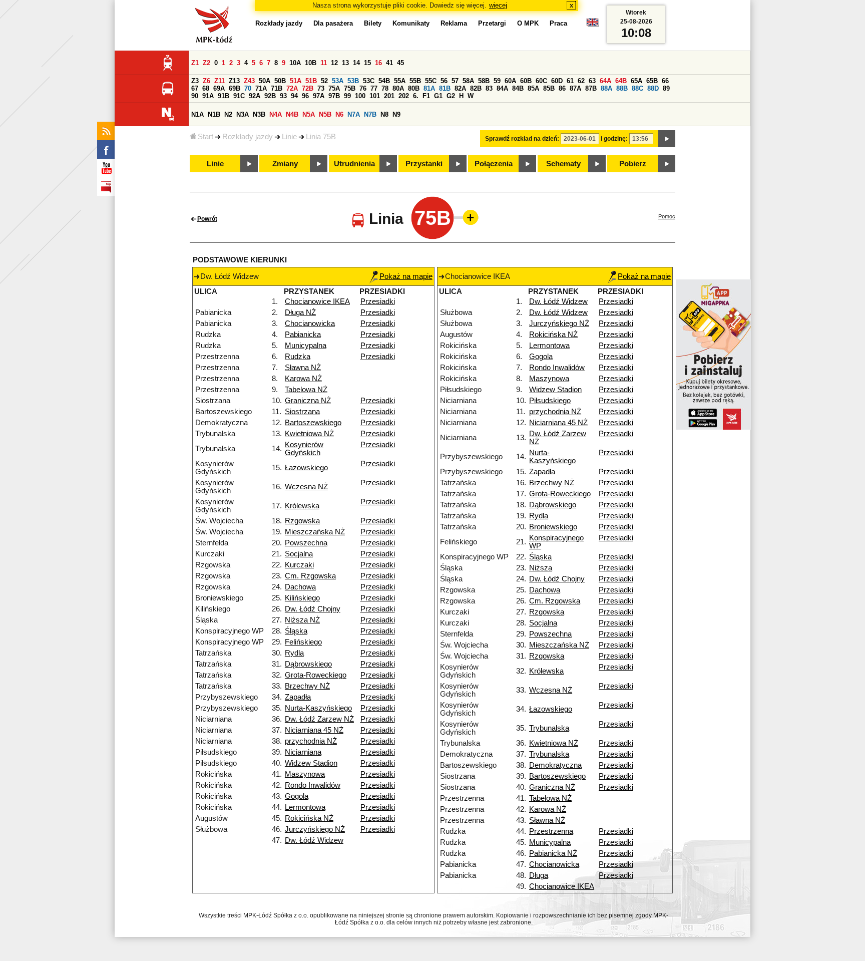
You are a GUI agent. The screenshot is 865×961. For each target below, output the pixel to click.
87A (575, 88)
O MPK (528, 23)
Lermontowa (305, 807)
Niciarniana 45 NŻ (314, 730)
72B (307, 88)
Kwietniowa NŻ (309, 434)
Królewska (302, 506)
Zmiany (285, 164)
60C (541, 81)
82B (476, 88)
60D (557, 81)
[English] (592, 25)
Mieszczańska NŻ (315, 532)
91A (208, 96)
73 (320, 88)
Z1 (195, 63)
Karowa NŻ (303, 379)
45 (400, 63)
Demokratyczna (555, 765)
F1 (426, 96)
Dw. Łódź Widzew (314, 840)
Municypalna (305, 346)
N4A (275, 114)
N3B (259, 114)
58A (468, 81)
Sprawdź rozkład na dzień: (522, 138)
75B (349, 88)
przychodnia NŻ (311, 741)
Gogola (296, 796)
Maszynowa (305, 774)
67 (194, 88)
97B (334, 96)
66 (665, 81)
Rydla (294, 653)
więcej (498, 5)
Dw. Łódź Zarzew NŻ (319, 719)
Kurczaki (299, 565)
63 (592, 81)
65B (652, 81)
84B (518, 88)
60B (526, 81)
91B (223, 96)
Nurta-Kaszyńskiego (318, 708)
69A (219, 88)
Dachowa (300, 587)
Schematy (563, 164)
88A (606, 88)
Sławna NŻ (303, 368)
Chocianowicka (310, 323)
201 (389, 96)
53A (337, 81)
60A (510, 81)
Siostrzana (302, 412)
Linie (289, 137)
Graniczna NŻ (308, 401)
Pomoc (666, 216)
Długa (538, 875)
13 (345, 63)
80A (398, 88)
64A (605, 81)
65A (636, 81)
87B (591, 88)
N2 (228, 114)
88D (653, 88)
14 (356, 63)
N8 (384, 114)
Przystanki (424, 164)
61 (570, 81)
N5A (308, 114)
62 (581, 81)
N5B (325, 114)
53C (368, 81)
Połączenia (494, 164)
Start (205, 137)
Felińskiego (303, 642)
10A (295, 63)
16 (378, 63)
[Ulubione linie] (468, 217)
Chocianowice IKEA (317, 301)
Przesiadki (377, 301)
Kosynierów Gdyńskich (304, 449)
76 (362, 88)
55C (431, 81)
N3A (242, 114)
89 (666, 88)
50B (280, 81)
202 (403, 96)
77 (373, 88)
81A (429, 88)
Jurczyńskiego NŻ (315, 829)
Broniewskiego (553, 527)
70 (247, 88)
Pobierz (632, 164)
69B (234, 88)
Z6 (206, 81)
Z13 (234, 81)
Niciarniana (303, 752)
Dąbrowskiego (308, 664)
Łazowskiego (306, 468)
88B (622, 88)
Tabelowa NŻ (306, 390)
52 (324, 81)
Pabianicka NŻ (553, 853)
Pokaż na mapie (405, 276)
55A (399, 81)
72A (292, 88)
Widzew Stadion (311, 763)
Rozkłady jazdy (247, 137)
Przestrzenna (551, 831)
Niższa (540, 568)
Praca (558, 23)
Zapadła (298, 697)
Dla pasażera (333, 23)
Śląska (296, 631)
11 (323, 63)
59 (497, 81)
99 (347, 96)
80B (413, 88)
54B (384, 81)
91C (239, 96)
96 (305, 96)
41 (389, 63)
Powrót (207, 218)
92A (254, 96)
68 (205, 88)
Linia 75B (321, 137)
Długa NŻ (300, 312)
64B (621, 81)
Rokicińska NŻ (309, 818)
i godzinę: (614, 138)
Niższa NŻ (302, 620)
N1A (197, 114)
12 (334, 63)
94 (294, 96)
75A (334, 88)
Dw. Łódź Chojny (312, 609)
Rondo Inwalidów (312, 785)
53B (353, 81)
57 (455, 81)
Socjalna (299, 554)
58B (484, 81)
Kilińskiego (302, 598)
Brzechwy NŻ (307, 686)
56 (444, 81)
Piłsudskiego (550, 401)
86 (562, 88)
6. (415, 96)
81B (445, 88)
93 (283, 96)
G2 (451, 96)
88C (637, 88)
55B (415, 81)
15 (367, 63)
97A (318, 96)
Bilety (372, 23)
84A (502, 88)
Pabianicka (303, 335)
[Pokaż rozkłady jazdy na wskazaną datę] (666, 138)
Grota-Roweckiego (315, 675)
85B (549, 88)
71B (276, 88)
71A (261, 88)
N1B (214, 114)
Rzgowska (302, 521)
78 (384, 88)
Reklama (454, 23)
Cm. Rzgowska (310, 576)
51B (311, 81)
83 (489, 88)
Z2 (206, 63)
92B (270, 96)
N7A (353, 114)
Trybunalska (549, 728)
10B (310, 63)
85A (533, 88)
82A (460, 88)
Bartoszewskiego (313, 423)
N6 (339, 114)
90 (194, 96)
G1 (438, 96)
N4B (292, 114)
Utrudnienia (354, 164)
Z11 (219, 81)
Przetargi (492, 23)
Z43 (249, 81)
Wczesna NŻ (306, 487)
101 (374, 96)
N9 (396, 114)
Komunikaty (410, 23)
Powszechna (306, 543)
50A (264, 81)
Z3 (195, 81)
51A (295, 81)
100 (360, 96)
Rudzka (297, 357)
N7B (370, 114)
